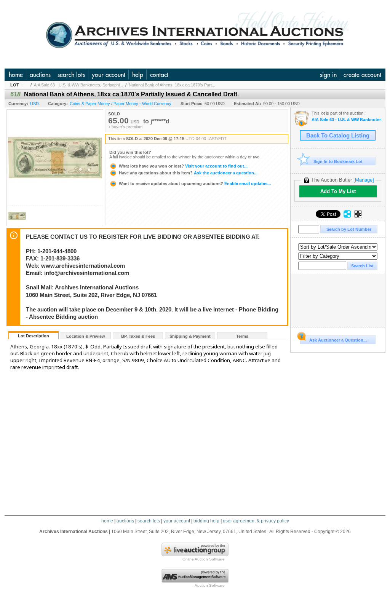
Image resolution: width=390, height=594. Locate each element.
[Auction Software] (195, 581)
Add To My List (338, 191)
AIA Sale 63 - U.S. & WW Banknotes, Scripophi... (78, 85)
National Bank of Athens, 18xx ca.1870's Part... (172, 85)
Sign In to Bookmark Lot (338, 161)
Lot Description (33, 336)
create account (362, 74)
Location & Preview (85, 336)
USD (34, 103)
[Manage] (364, 180)
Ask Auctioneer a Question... (338, 340)
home (16, 74)
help (137, 74)
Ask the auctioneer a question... (188, 173)
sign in (328, 74)
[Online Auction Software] (195, 554)
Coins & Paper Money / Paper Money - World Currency (120, 103)
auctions (40, 74)
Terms (242, 336)
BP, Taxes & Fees (138, 336)
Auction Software (210, 585)
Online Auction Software (203, 559)
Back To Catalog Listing (337, 136)
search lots (71, 74)
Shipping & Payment (190, 336)
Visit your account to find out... (183, 166)
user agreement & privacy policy (256, 521)
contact (159, 74)
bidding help (206, 521)
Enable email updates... (195, 183)
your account (108, 74)
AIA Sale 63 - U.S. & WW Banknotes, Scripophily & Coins (346, 120)
